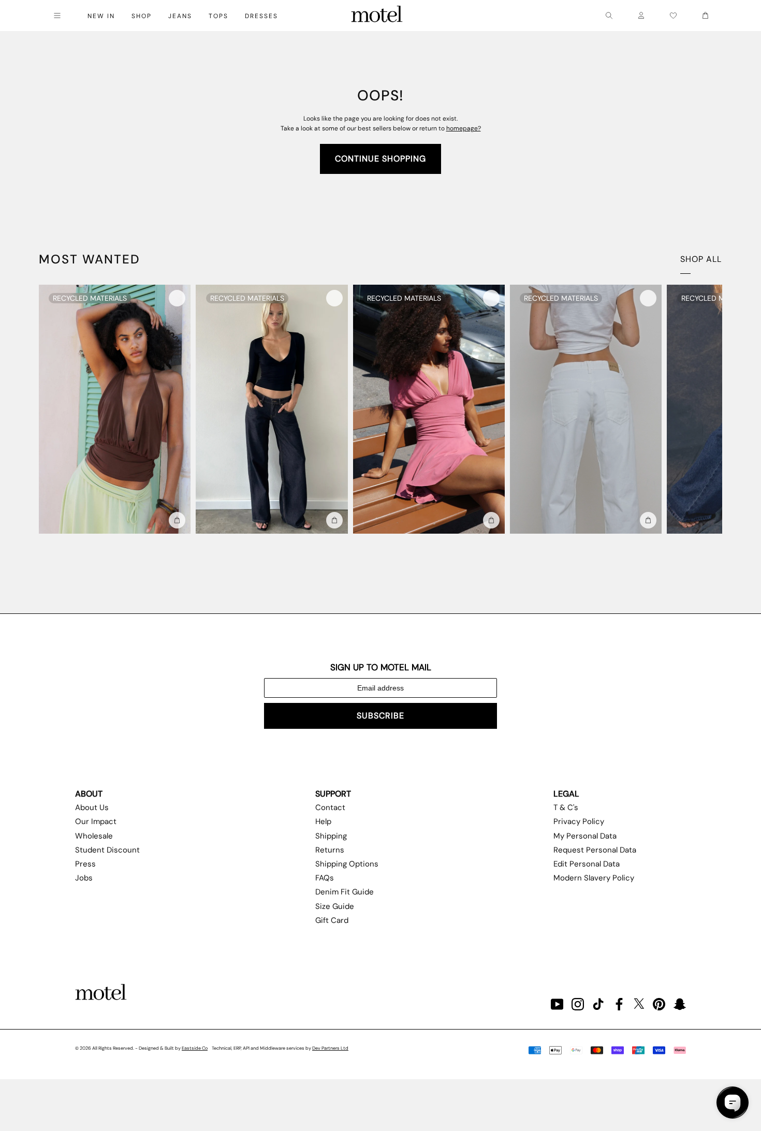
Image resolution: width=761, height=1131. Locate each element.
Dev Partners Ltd (330, 1048)
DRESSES (261, 16)
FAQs (324, 878)
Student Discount (107, 850)
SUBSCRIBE (380, 715)
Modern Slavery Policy (593, 878)
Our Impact (95, 821)
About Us (92, 807)
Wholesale (94, 836)
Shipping (331, 836)
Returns (329, 850)
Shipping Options (346, 864)
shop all (701, 259)
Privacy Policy (578, 821)
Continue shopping (380, 158)
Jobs (84, 878)
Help (323, 821)
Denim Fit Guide (344, 892)
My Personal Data (585, 836)
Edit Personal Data (586, 864)
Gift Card (331, 920)
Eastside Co (195, 1048)
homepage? (463, 128)
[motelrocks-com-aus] (377, 15)
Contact (330, 807)
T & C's (565, 807)
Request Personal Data (594, 850)
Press (85, 864)
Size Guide (334, 906)
